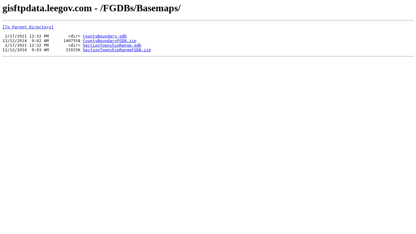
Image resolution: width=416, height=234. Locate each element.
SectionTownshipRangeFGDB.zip (117, 50)
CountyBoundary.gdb (105, 36)
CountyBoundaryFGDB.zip (109, 40)
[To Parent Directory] (28, 27)
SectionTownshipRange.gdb (112, 45)
